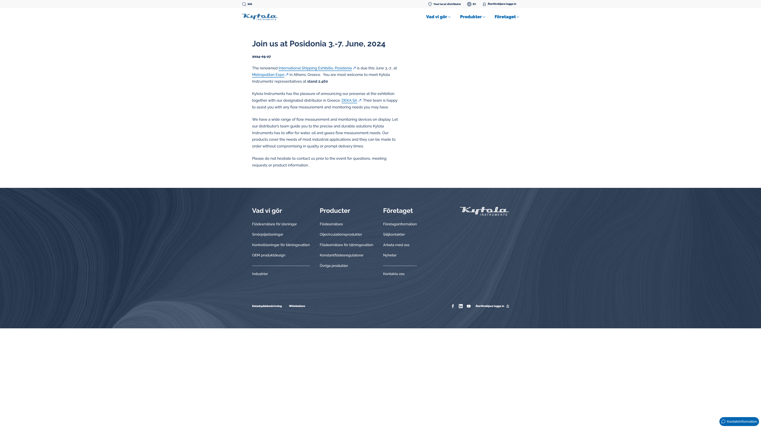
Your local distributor (447, 4)
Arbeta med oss (396, 245)
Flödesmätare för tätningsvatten (346, 245)
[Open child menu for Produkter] (484, 17)
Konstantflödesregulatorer (341, 255)
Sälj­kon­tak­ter (394, 234)
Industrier (260, 274)
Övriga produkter (334, 266)
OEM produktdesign (268, 255)
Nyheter (390, 255)
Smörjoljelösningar (267, 234)
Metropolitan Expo (268, 75)
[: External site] (453, 306)
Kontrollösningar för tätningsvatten (281, 245)
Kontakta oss (393, 274)
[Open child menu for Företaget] (518, 17)
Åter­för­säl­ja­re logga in (502, 4)
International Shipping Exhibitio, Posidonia (315, 68)
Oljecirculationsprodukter (341, 234)
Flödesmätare (331, 224)
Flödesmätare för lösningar (274, 224)
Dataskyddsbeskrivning (267, 306)
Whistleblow (297, 306)
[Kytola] (259, 17)
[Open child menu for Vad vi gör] (449, 17)
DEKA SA (349, 100)
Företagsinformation (400, 224)
